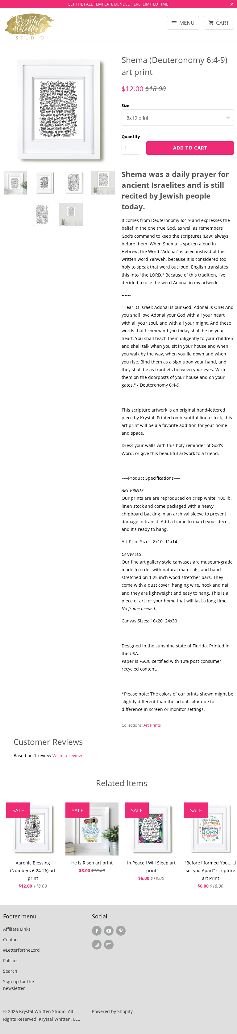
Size (125, 105)
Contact (11, 939)
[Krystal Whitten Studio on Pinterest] (121, 931)
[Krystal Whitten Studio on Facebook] (97, 931)
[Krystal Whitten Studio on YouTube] (109, 931)
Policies (11, 960)
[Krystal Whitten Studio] (29, 27)
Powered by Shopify (112, 1011)
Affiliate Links (17, 929)
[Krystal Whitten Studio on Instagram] (97, 945)
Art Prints (152, 725)
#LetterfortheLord (21, 950)
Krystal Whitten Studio (42, 1011)
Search (10, 971)
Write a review (67, 755)
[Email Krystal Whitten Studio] (109, 945)
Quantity (131, 136)
